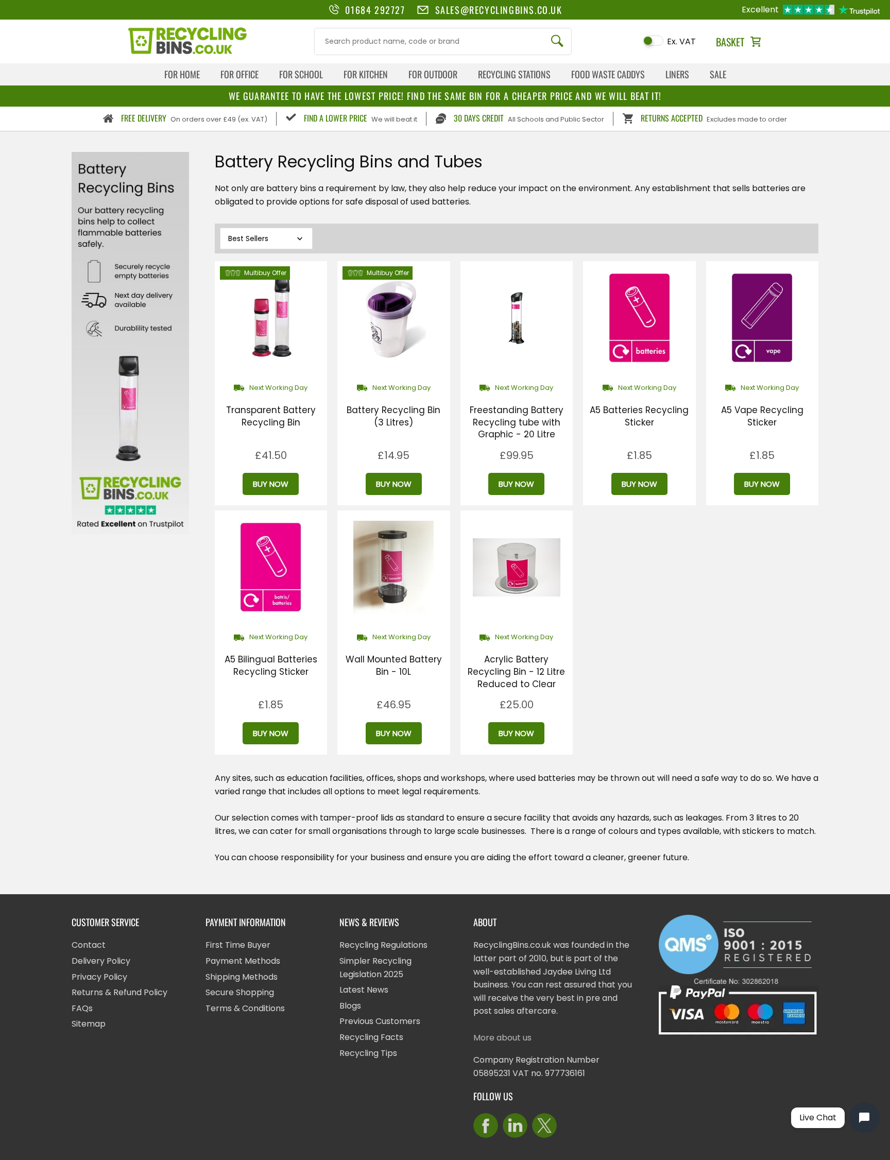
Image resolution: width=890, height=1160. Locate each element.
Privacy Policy (99, 977)
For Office (239, 74)
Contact (89, 945)
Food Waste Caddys (608, 74)
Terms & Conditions (245, 1008)
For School (301, 74)
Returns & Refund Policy (119, 992)
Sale (718, 74)
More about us (502, 1038)
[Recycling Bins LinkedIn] (515, 1125)
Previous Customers (379, 1021)
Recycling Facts (371, 1037)
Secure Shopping (240, 992)
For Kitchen (366, 74)
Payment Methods (243, 961)
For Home (182, 74)
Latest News (363, 990)
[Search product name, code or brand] (557, 41)
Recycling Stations (514, 74)
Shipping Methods (242, 977)
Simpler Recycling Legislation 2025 (375, 967)
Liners (677, 74)
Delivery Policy (101, 961)
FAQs (82, 1008)
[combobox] (443, 41)
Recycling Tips (368, 1053)
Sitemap (89, 1024)
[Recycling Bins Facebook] (485, 1125)
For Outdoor (432, 74)
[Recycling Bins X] (544, 1125)
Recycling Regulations (383, 945)
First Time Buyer (238, 945)
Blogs (350, 1006)
